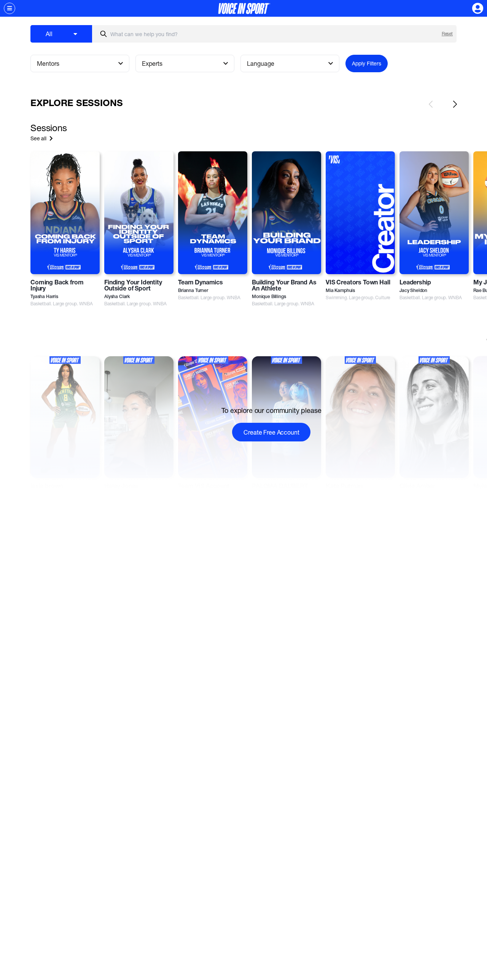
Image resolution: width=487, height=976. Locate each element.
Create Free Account (271, 432)
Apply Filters (366, 63)
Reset (447, 34)
